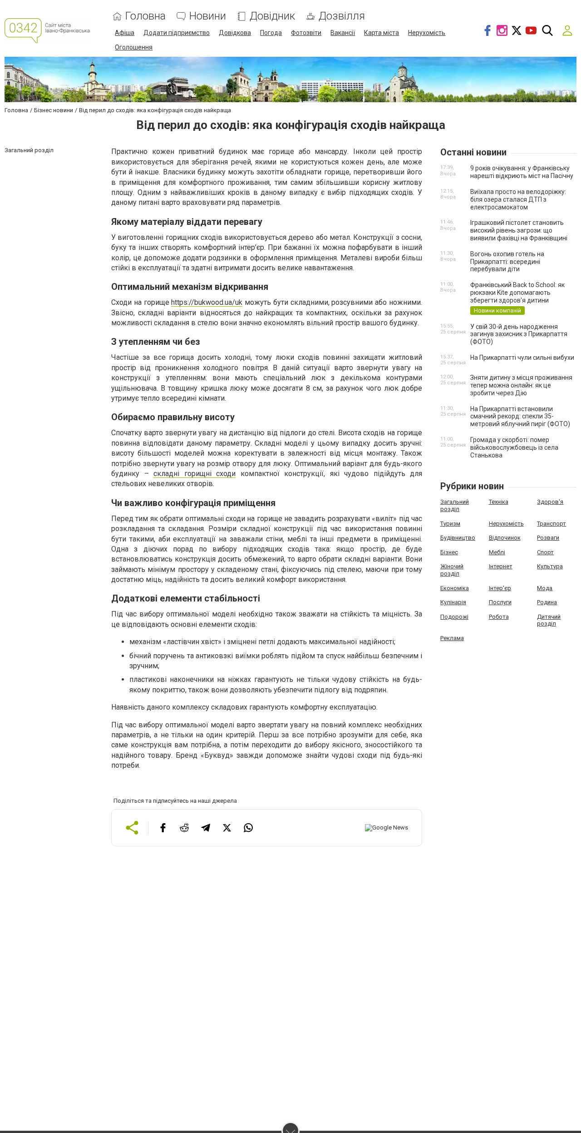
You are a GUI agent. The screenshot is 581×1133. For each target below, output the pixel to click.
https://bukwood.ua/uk (206, 302)
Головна (145, 16)
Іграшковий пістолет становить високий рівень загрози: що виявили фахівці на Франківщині (518, 230)
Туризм (450, 523)
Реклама (452, 638)
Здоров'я (550, 501)
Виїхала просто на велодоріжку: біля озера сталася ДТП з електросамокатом (518, 199)
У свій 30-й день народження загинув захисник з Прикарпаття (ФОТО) (518, 334)
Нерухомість (426, 32)
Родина (547, 602)
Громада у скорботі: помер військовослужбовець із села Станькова (514, 447)
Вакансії (342, 32)
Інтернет (500, 566)
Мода (544, 588)
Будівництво (457, 537)
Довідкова (235, 32)
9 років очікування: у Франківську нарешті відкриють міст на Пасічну (521, 171)
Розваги (548, 537)
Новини (207, 16)
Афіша (124, 32)
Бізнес (449, 552)
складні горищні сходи (194, 473)
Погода (271, 32)
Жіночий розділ (451, 570)
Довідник (272, 16)
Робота (499, 616)
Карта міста (381, 32)
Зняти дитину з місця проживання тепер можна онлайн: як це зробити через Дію (521, 385)
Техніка (498, 501)
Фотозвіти (306, 32)
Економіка (454, 588)
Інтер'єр (500, 588)
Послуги (500, 602)
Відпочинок (505, 537)
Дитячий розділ (549, 620)
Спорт (545, 552)
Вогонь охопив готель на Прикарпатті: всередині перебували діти (507, 261)
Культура (550, 566)
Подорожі (454, 616)
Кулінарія (453, 602)
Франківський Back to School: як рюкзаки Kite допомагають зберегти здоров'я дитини (517, 292)
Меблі (497, 552)
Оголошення (134, 47)
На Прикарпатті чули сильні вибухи (522, 357)
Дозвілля (342, 16)
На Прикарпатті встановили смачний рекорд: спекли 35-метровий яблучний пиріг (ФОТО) (520, 416)
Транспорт (551, 523)
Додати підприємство (176, 32)
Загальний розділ (454, 505)
